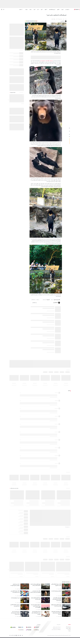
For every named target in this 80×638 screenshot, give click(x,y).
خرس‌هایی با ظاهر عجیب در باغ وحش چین (46, 60)
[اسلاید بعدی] (8, 100)
